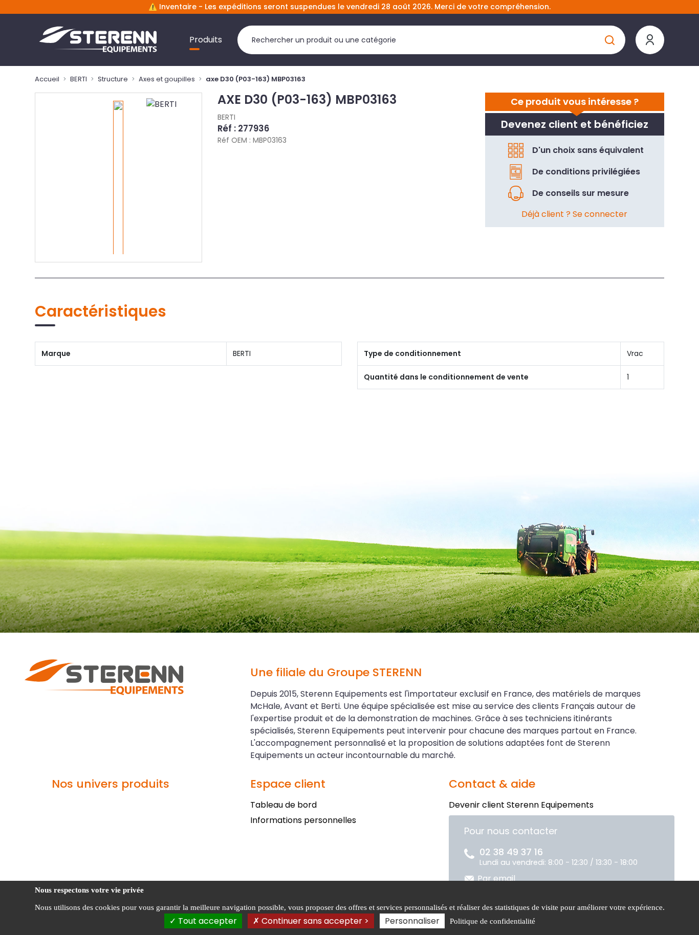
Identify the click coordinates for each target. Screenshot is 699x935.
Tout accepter (206, 921)
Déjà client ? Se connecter (574, 214)
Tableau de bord (283, 805)
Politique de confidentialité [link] (492, 921)
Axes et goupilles (167, 79)
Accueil (47, 79)
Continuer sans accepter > (314, 921)
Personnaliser (412, 921)
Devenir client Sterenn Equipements (521, 805)
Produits (205, 40)
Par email (496, 878)
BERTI (78, 79)
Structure (113, 79)
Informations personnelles (303, 820)
